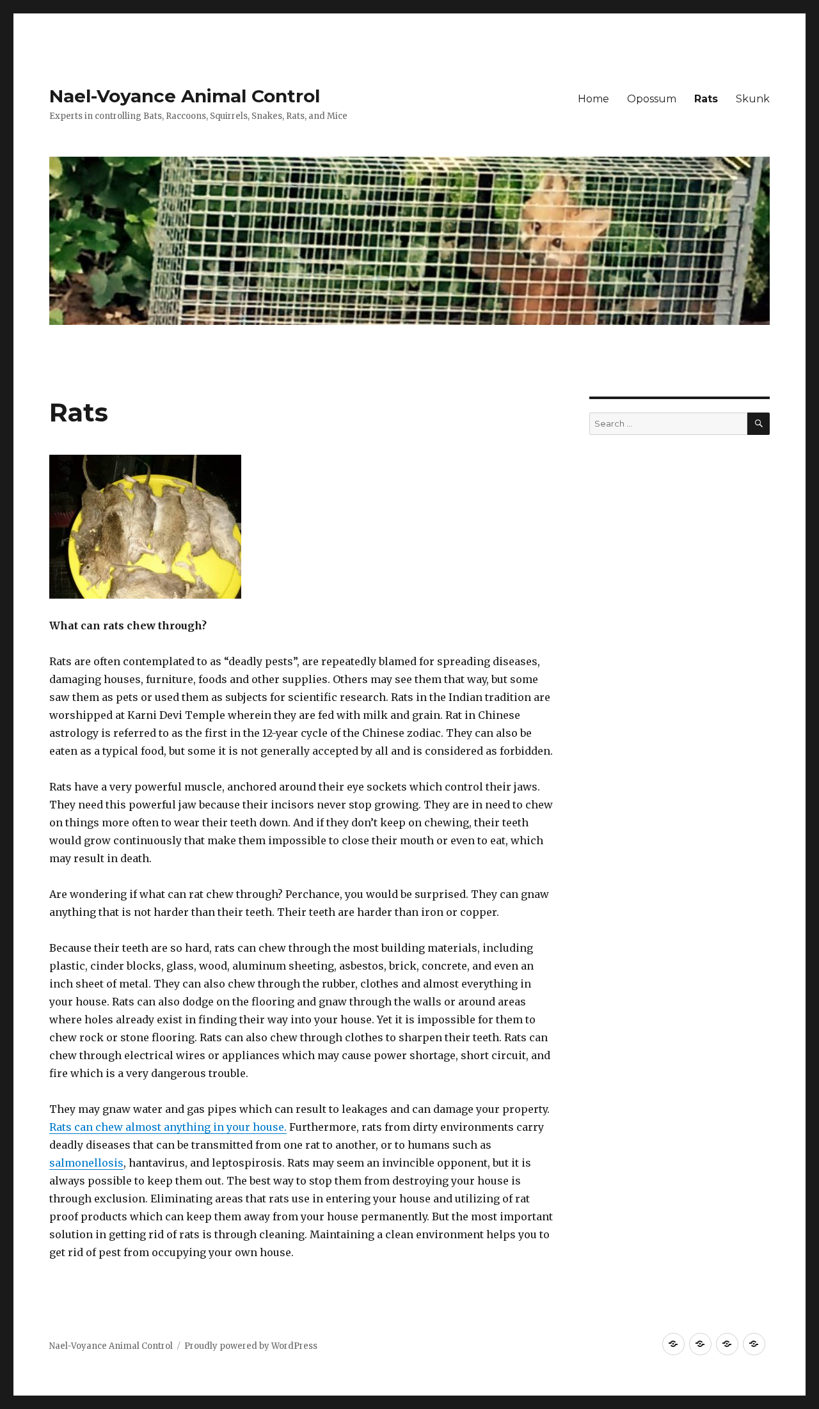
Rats (706, 99)
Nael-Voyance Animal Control (184, 96)
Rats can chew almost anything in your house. (168, 1127)
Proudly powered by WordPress (250, 1346)
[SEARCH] (758, 424)
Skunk (753, 99)
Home (593, 99)
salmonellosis (86, 1162)
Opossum (651, 99)
